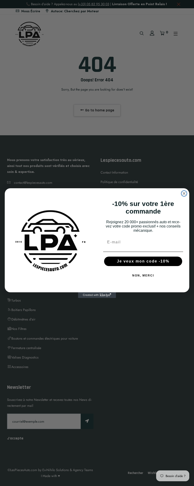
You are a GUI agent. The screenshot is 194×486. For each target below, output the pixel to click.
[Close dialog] (184, 193)
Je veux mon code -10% (143, 261)
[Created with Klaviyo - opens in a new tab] (97, 295)
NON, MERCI (143, 275)
